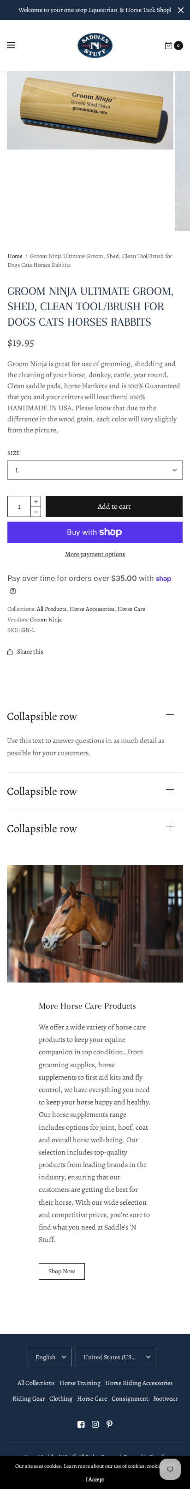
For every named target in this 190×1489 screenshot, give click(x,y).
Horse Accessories (92, 609)
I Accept (95, 1479)
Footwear (165, 1398)
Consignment (130, 1398)
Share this (30, 651)
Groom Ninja (46, 619)
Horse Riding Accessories (139, 1383)
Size (13, 453)
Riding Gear (28, 1398)
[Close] (181, 10)
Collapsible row (42, 716)
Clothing (60, 1398)
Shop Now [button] (61, 1271)
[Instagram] (95, 1424)
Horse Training (80, 1383)
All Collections (36, 1383)
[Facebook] (81, 1424)
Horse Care (131, 609)
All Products (51, 609)
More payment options (95, 554)
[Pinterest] (109, 1424)
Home (15, 256)
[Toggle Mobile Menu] (17, 45)
